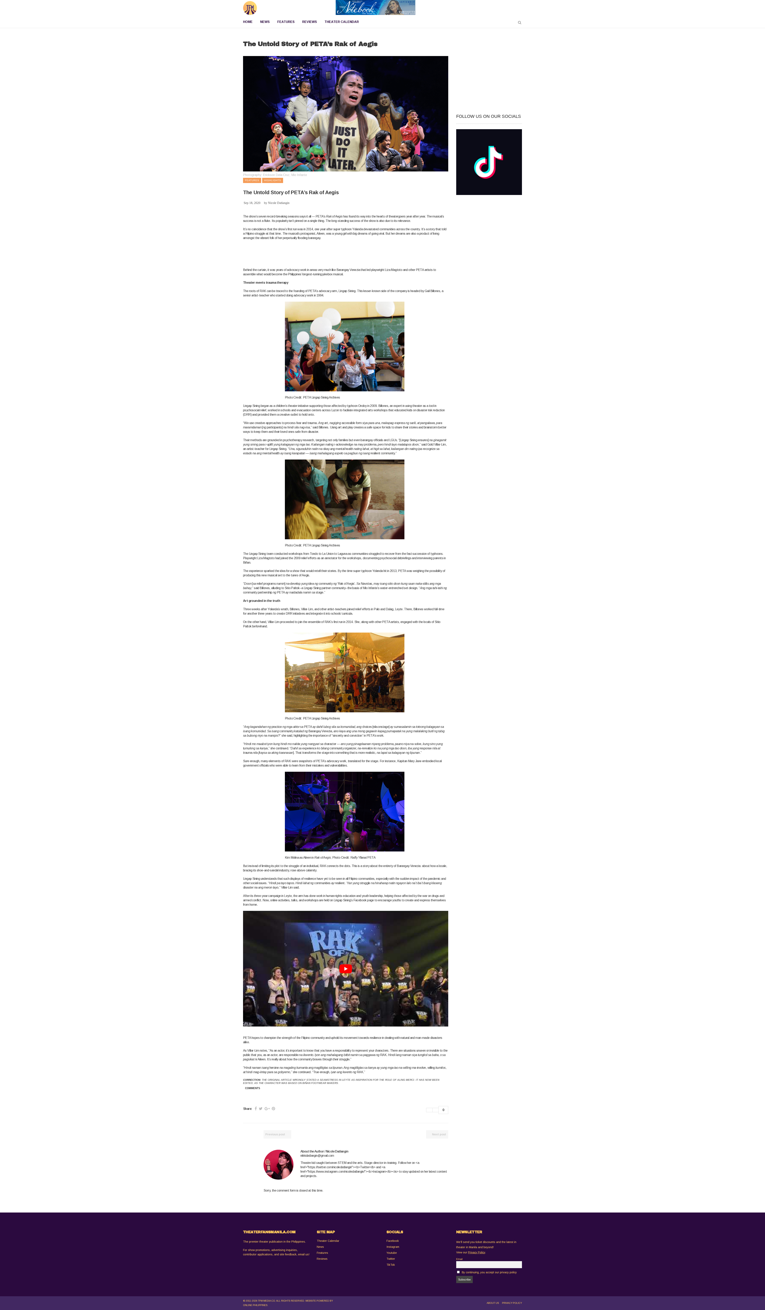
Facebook (392, 1241)
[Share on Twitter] (261, 1108)
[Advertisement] (315, 253)
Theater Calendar (328, 1241)
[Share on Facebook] (256, 1108)
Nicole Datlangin (278, 203)
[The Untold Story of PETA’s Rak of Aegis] (278, 1165)
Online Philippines (255, 1305)
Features (322, 1253)
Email (459, 1259)
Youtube (391, 1253)
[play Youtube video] (345, 968)
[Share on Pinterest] (273, 1108)
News (320, 1247)
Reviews (322, 1259)
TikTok (390, 1265)
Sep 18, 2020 (252, 203)
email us (303, 1254)
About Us (493, 1303)
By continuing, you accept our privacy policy (489, 1272)
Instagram (392, 1247)
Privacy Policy (512, 1303)
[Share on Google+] (267, 1108)
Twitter (390, 1259)
